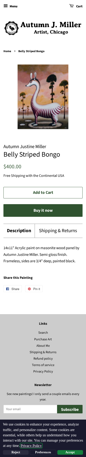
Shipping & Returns (58, 230)
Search (43, 332)
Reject (15, 452)
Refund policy (43, 358)
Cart (79, 6)
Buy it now (43, 210)
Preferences (43, 452)
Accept (70, 452)
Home (7, 51)
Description (19, 230)
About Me (43, 345)
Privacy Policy (43, 371)
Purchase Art (43, 339)
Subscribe (70, 409)
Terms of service (43, 365)
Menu (13, 6)
